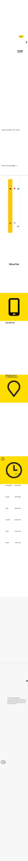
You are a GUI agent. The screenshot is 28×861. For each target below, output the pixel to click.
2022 (13, 165)
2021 (16, 165)
